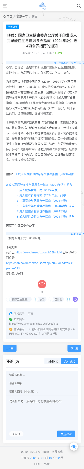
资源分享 (22, 16)
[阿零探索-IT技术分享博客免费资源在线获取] (42, 5)
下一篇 (74, 348)
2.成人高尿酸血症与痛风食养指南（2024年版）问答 (39, 184)
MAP (47, 464)
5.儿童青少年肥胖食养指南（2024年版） (43, 200)
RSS (37, 464)
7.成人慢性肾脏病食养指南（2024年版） (43, 211)
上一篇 (9, 348)
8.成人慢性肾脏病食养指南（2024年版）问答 (45, 216)
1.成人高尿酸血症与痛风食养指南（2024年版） (45, 174)
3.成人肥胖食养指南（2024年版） (38, 190)
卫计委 (58, 299)
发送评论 (66, 434)
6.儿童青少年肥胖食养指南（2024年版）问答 (45, 206)
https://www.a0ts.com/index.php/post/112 (33, 323)
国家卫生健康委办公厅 (22, 299)
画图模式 (53, 361)
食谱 (42, 299)
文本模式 (69, 361)
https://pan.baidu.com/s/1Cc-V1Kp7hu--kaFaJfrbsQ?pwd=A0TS (40, 265)
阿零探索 (57, 452)
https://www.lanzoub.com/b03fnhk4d (38, 252)
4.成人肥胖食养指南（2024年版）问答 (41, 195)
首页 (9, 16)
